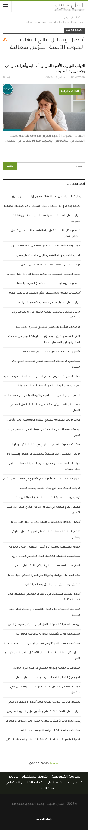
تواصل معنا (73, 783)
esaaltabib (44, 820)
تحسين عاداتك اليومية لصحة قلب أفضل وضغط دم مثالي (44, 702)
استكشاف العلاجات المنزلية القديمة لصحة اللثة (50, 730)
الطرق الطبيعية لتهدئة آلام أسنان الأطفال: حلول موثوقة (45, 547)
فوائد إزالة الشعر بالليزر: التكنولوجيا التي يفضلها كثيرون (45, 246)
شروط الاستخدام (35, 777)
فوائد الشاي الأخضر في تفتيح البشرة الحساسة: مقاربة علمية (42, 376)
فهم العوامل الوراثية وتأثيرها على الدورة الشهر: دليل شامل (44, 575)
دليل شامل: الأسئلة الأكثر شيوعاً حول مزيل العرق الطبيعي (44, 711)
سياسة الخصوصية (66, 777)
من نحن (13, 777)
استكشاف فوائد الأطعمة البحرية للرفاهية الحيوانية (48, 634)
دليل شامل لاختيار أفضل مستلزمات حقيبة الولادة (49, 302)
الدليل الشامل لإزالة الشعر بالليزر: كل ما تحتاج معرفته (47, 255)
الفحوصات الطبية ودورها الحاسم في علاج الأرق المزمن (47, 668)
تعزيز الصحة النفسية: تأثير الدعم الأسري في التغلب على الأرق (42, 479)
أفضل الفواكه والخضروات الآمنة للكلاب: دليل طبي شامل (45, 522)
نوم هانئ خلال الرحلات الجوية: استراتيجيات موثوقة (49, 385)
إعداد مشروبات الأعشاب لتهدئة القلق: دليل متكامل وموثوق (43, 721)
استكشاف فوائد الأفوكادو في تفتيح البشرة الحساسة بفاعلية (42, 643)
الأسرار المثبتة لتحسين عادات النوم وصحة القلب (50, 352)
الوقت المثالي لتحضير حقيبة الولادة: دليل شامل (51, 265)
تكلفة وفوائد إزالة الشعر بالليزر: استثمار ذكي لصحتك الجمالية (42, 206)
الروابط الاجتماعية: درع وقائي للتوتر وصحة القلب (50, 488)
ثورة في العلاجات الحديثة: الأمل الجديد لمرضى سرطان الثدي (44, 624)
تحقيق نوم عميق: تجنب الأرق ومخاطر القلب (53, 584)
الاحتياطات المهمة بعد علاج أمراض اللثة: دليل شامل (48, 565)
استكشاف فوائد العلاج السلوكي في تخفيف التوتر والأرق (46, 444)
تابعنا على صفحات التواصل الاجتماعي (34, 783)
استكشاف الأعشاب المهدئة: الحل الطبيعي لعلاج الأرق (46, 556)
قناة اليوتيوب (44, 789)
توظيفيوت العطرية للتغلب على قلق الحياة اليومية (48, 497)
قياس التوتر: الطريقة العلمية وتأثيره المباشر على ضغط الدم (42, 395)
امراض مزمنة (69, 91)
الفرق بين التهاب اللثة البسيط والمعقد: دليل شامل (48, 677)
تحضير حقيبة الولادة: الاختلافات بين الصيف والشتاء (48, 283)
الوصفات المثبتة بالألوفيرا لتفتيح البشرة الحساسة (48, 327)
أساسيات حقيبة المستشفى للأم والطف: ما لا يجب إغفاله (44, 293)
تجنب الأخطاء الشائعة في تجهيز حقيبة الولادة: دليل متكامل (43, 274)
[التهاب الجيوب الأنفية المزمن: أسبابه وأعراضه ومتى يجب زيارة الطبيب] (44, 107)
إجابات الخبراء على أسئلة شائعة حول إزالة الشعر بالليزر (46, 196)
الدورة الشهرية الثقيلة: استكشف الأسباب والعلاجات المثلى (43, 739)
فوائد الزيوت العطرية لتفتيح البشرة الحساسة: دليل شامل (44, 420)
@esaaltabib (39, 764)
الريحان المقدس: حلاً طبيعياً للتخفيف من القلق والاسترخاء (44, 454)
